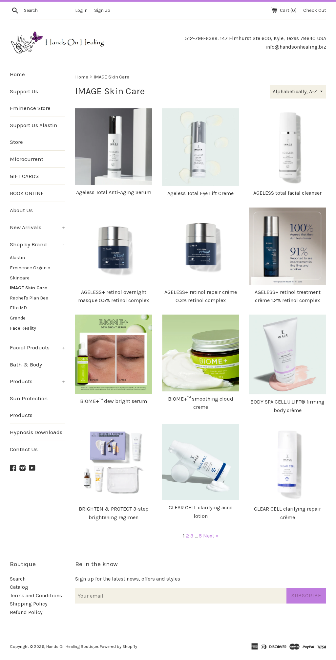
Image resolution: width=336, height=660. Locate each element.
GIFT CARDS (24, 176)
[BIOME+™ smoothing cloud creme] (200, 353)
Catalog (19, 587)
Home (17, 74)
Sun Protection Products (29, 406)
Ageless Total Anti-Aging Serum (113, 192)
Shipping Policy (28, 604)
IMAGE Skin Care (28, 288)
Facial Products (37, 347)
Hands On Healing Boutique (72, 646)
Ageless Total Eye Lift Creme (200, 193)
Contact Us (24, 449)
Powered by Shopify (118, 646)
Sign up (102, 10)
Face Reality (23, 328)
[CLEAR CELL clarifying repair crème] (287, 462)
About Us (21, 210)
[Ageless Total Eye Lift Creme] (200, 147)
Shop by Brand (37, 244)
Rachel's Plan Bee (29, 298)
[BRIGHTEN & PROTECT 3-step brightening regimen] (113, 462)
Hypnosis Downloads (36, 432)
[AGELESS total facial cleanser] (287, 147)
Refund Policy (26, 612)
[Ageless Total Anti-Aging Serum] (113, 146)
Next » (211, 536)
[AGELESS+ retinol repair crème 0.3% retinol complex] (200, 246)
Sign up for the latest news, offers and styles (127, 579)
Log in (81, 10)
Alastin (17, 257)
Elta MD (18, 308)
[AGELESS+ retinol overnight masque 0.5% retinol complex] (113, 246)
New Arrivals (37, 227)
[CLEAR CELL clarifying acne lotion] (200, 462)
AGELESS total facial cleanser (287, 193)
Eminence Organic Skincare (30, 273)
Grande (18, 318)
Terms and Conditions (36, 595)
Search (18, 579)
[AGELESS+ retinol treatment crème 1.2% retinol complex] (287, 246)
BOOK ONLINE (27, 193)
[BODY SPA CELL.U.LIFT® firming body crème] (287, 354)
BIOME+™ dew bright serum (113, 401)
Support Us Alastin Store (33, 133)
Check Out (314, 10)
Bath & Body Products (37, 373)
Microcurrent (26, 159)
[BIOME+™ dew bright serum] (113, 354)
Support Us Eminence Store (30, 99)
